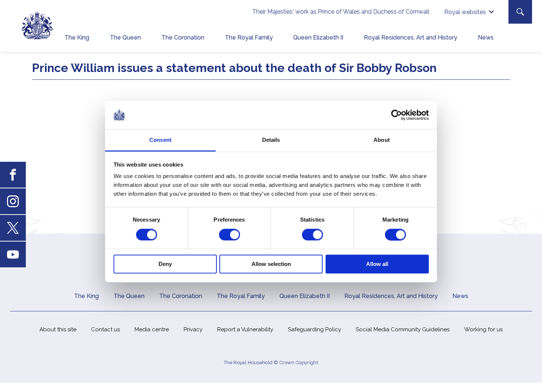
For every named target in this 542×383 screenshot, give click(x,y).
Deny (165, 264)
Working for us (483, 329)
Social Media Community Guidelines (402, 329)
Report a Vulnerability (245, 329)
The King (77, 37)
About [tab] (382, 140)
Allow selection (271, 264)
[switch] (229, 234)
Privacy (193, 329)
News (486, 37)
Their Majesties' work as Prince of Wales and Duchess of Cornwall (341, 11)
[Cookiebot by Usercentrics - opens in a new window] (396, 114)
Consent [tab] (160, 140)
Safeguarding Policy (314, 329)
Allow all (377, 264)
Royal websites (465, 12)
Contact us (105, 329)
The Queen (125, 37)
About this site (57, 329)
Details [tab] (271, 140)
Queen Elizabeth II (318, 37)
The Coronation (182, 37)
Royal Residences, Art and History (410, 37)
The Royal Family (249, 37)
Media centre (152, 329)
